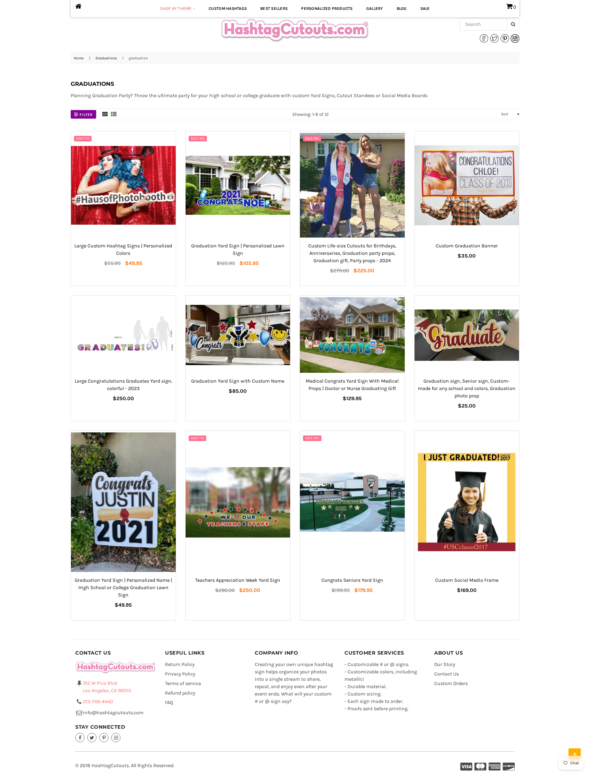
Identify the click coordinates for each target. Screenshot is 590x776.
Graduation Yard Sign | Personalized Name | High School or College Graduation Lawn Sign (123, 587)
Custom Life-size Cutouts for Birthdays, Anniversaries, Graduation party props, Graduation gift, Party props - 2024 (352, 253)
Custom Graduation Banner (467, 246)
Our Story (444, 664)
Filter (85, 114)
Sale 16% (198, 138)
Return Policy (180, 664)
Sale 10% (312, 438)
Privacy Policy (180, 674)
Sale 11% (82, 138)
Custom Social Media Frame (466, 580)
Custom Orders (451, 683)
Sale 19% (312, 138)
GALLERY (374, 8)
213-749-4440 (98, 701)
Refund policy (180, 693)
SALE (425, 8)
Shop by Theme (176, 8)
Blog (402, 8)
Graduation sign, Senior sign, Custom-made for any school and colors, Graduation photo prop (466, 388)
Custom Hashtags (228, 8)
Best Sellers (274, 8)
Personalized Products (326, 8)
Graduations (106, 58)
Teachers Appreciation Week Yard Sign (237, 580)
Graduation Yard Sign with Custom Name (237, 381)
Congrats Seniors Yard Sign (352, 580)
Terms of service (183, 683)
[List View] (113, 114)
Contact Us (446, 674)
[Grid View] (105, 114)
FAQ (169, 702)
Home (79, 58)
